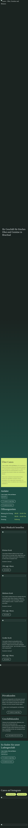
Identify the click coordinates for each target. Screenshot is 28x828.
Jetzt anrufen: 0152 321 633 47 (14, 735)
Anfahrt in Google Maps (9, 501)
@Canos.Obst (12, 794)
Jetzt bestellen (6, 569)
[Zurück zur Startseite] (12, 5)
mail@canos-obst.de (8, 505)
